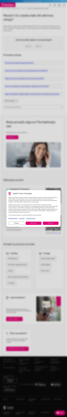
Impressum (22, 218)
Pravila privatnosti (13, 218)
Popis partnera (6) (30, 218)
